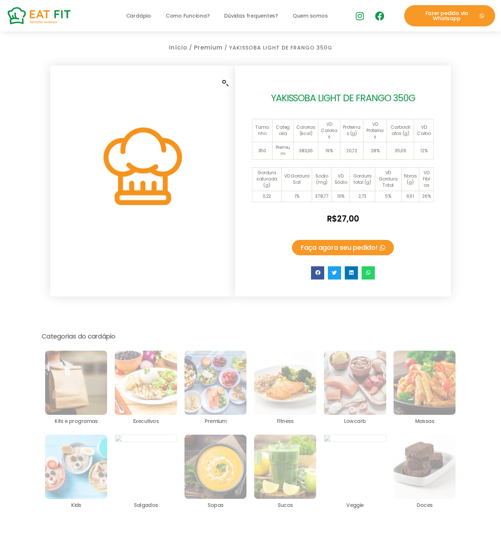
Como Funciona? (188, 15)
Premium (208, 47)
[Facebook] (379, 16)
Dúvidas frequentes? (251, 15)
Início (178, 47)
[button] (225, 83)
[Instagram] (359, 16)
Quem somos (310, 15)
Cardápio (138, 15)
